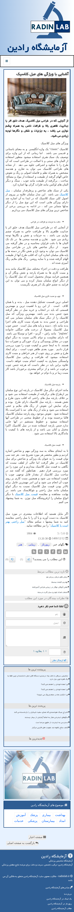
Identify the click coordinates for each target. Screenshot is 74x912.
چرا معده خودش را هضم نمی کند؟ (54, 684)
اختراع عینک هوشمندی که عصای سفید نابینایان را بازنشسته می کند (41, 712)
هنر (20, 544)
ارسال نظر (58, 660)
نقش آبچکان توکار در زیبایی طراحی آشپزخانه (49, 587)
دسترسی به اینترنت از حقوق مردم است (52, 722)
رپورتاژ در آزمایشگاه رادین (60, 904)
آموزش (21, 815)
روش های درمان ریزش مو (56, 577)
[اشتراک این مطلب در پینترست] (40, 551)
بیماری (46, 815)
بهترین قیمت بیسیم (59, 582)
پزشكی (32, 821)
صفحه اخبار (36, 837)
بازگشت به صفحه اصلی (21, 843)
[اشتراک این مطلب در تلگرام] (59, 551)
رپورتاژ (46, 544)
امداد (62, 821)
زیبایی (31, 544)
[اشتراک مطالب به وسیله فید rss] (34, 551)
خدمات (18, 821)
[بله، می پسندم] (29, 559)
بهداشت (60, 815)
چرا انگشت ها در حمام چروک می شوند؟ (52, 695)
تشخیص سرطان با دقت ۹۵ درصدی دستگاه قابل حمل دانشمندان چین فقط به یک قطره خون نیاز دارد (37, 677)
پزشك (34, 815)
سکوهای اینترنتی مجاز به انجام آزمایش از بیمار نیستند (46, 717)
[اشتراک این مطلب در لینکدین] (65, 551)
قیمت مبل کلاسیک (26, 494)
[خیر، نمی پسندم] (12, 559)
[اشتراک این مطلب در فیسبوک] (53, 551)
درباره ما (68, 894)
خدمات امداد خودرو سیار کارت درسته (52, 592)
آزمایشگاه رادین (37, 47)
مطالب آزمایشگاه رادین (62, 908)
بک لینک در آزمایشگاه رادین (59, 899)
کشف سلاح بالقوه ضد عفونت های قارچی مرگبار (50, 727)
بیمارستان (48, 821)
